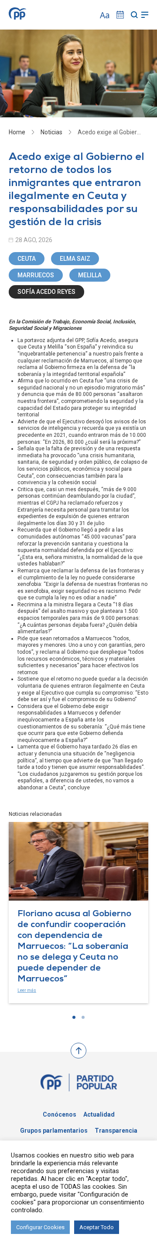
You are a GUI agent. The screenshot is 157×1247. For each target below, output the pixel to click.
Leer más (26, 990)
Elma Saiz (75, 258)
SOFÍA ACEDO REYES (46, 291)
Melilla (90, 275)
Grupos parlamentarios (54, 1130)
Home (17, 132)
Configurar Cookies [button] (40, 1227)
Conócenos (59, 1114)
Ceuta (26, 258)
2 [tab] (83, 1017)
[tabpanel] (78, 912)
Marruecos (35, 275)
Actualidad (99, 1114)
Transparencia (116, 1130)
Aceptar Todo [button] (96, 1227)
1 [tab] (73, 1017)
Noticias (51, 132)
